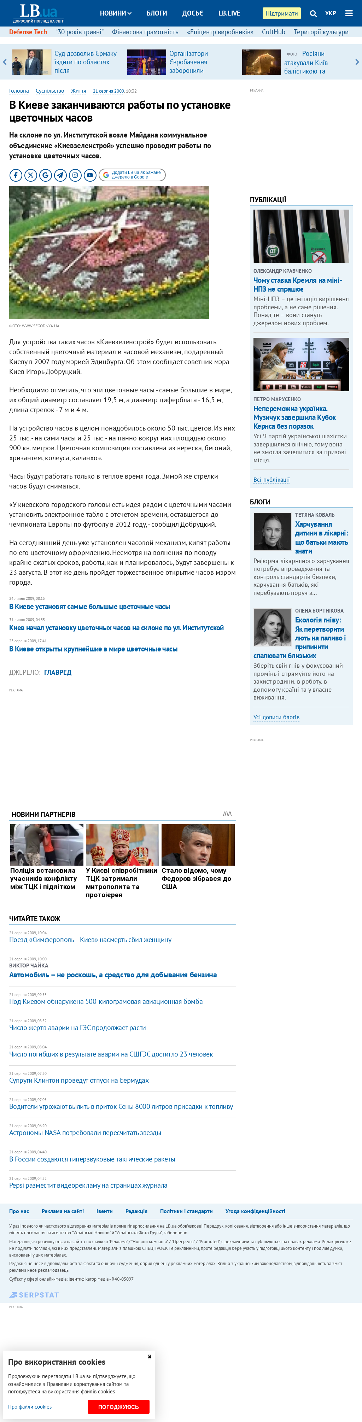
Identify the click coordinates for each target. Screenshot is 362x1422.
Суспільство (50, 90)
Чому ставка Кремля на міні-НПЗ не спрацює (298, 284)
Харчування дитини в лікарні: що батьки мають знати (321, 537)
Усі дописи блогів (276, 717)
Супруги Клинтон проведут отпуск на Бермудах (79, 1080)
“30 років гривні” (80, 32)
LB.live (229, 13)
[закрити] (149, 1356)
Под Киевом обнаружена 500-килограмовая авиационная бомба (106, 1001)
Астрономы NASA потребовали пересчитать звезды (85, 1132)
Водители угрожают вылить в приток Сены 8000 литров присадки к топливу (121, 1106)
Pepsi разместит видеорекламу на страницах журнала (88, 1185)
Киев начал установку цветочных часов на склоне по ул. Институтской (116, 627)
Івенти (105, 1211)
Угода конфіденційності (255, 1211)
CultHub (273, 32)
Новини (113, 13)
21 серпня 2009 (108, 91)
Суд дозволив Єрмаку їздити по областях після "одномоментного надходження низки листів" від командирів (86, 74)
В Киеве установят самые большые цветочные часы (89, 606)
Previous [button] (4, 62)
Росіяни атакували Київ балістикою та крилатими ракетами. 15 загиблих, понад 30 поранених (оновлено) (316, 75)
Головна (19, 90)
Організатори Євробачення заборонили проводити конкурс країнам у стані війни (199, 70)
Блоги (157, 13)
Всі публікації (271, 480)
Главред (57, 672)
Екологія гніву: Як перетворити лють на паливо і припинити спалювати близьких (299, 637)
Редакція (136, 1211)
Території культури (321, 32)
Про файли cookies (30, 1406)
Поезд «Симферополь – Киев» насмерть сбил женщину (90, 939)
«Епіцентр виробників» (220, 32)
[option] (66, 62)
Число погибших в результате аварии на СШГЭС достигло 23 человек (111, 1054)
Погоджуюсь (118, 1407)
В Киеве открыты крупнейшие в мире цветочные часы (93, 649)
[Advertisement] (122, 743)
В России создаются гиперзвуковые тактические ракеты (92, 1159)
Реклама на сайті (63, 1211)
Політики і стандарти (186, 1211)
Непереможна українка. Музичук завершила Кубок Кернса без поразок (294, 417)
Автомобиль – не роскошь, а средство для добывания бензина (113, 974)
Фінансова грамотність (145, 32)
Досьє (192, 13)
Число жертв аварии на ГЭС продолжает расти (77, 1027)
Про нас (19, 1211)
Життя (78, 90)
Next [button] (357, 62)
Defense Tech (28, 32)
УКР (330, 13)
